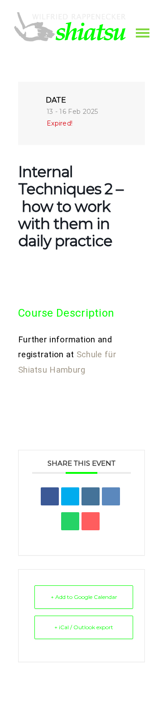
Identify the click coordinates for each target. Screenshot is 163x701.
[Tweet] (70, 496)
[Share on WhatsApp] (70, 521)
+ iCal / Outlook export (83, 627)
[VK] (111, 496)
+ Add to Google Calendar (84, 597)
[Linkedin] (91, 496)
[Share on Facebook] (50, 496)
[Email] (91, 521)
